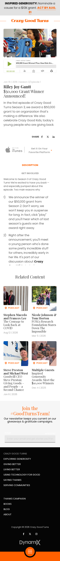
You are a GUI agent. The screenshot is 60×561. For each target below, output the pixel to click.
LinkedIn (54, 137)
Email (8, 433)
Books (7, 504)
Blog (6, 509)
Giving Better (12, 464)
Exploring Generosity (17, 459)
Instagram (36, 534)
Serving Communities (16, 485)
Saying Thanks (12, 480)
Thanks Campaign (14, 498)
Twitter (48, 137)
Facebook (42, 137)
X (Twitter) (30, 534)
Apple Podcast (13, 150)
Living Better (11, 469)
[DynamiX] (30, 542)
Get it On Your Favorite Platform (39, 150)
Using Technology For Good (21, 474)
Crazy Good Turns (30, 21)
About (7, 514)
